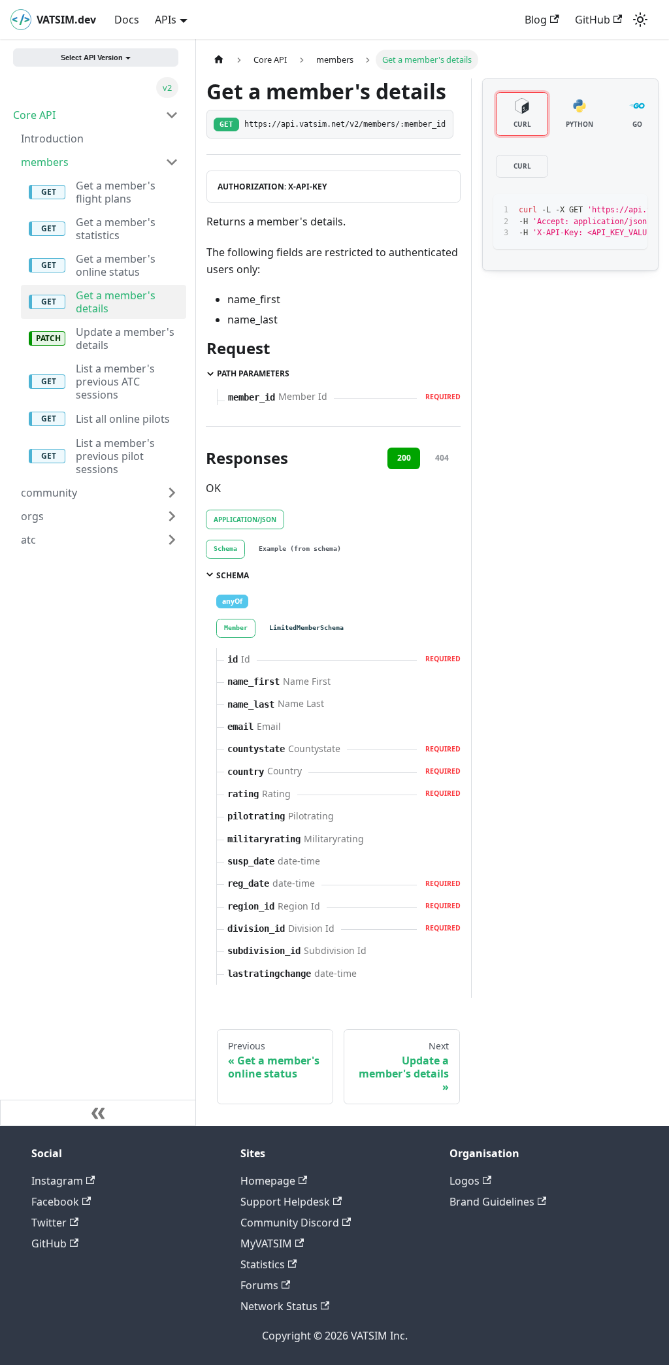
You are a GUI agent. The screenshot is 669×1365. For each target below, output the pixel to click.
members (45, 162)
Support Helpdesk (285, 1201)
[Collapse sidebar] (98, 1113)
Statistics (262, 1264)
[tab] (225, 549)
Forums (259, 1285)
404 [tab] (442, 457)
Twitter (49, 1222)
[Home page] (218, 60)
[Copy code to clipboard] (608, 210)
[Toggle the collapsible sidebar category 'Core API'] (171, 115)
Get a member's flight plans (115, 192)
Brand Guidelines (491, 1201)
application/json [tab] (245, 519)
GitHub (592, 19)
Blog (536, 19)
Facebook (55, 1201)
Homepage (267, 1181)
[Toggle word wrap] (584, 210)
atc (28, 540)
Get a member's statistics (115, 228)
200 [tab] (404, 457)
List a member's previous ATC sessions (115, 381)
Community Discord (289, 1222)
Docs (126, 19)
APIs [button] (165, 19)
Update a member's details (125, 338)
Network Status (279, 1306)
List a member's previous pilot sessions (115, 456)
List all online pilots (123, 419)
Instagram (57, 1181)
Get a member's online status (115, 265)
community (49, 492)
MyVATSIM (266, 1243)
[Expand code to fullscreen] (631, 210)
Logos (464, 1181)
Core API (34, 115)
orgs (32, 516)
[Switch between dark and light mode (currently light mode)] (640, 19)
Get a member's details (115, 302)
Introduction (52, 138)
